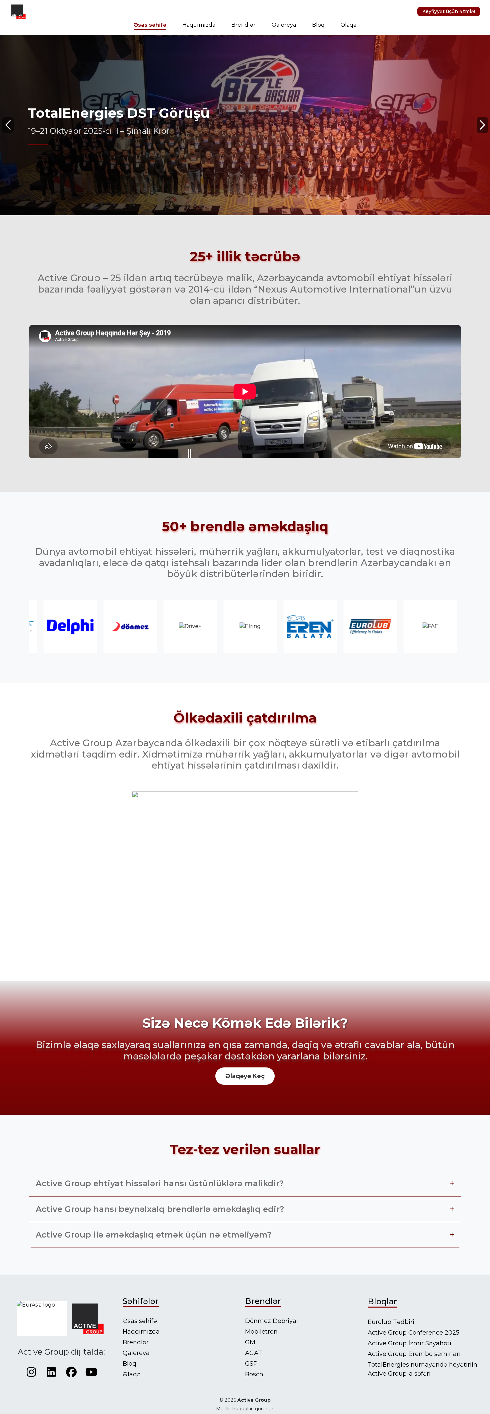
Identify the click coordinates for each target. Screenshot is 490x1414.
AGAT (253, 1353)
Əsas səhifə (150, 25)
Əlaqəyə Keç (245, 1076)
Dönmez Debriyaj (271, 1321)
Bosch (254, 1374)
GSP (251, 1363)
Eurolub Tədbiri (391, 1322)
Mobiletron (261, 1331)
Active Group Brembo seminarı (414, 1354)
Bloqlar (382, 1301)
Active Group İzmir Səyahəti (409, 1343)
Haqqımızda (198, 25)
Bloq (318, 25)
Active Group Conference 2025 (413, 1332)
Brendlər (243, 25)
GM (250, 1342)
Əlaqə (349, 25)
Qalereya (284, 25)
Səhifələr (141, 1301)
